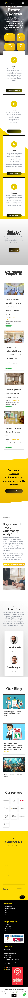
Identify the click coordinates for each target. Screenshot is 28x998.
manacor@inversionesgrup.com (11, 962)
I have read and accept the (12, 889)
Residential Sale (16, 362)
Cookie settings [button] (20, 993)
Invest (6, 917)
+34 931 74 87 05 (7, 955)
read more (6, 718)
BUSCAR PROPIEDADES (14, 90)
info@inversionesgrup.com (10, 953)
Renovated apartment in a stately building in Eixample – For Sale (13, 393)
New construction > (10, 46)
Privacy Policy (8, 928)
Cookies (7, 924)
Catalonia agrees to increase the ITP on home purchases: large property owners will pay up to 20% (13, 746)
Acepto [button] (14, 995)
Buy (6, 910)
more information (14, 131)
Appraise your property (10, 908)
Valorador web (8, 930)
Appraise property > (20, 37)
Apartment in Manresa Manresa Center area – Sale (13, 432)
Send (22, 897)
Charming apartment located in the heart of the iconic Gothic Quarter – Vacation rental (13, 307)
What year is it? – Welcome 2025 (13, 776)
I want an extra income (14, 491)
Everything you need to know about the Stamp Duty (12, 713)
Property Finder (14, 250)
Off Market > (20, 45)
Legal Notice (8, 926)
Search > (9, 35)
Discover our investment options (14, 564)
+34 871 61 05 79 (7, 963)
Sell (6, 912)
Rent (6, 915)
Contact (14, 652)
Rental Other (13, 318)
